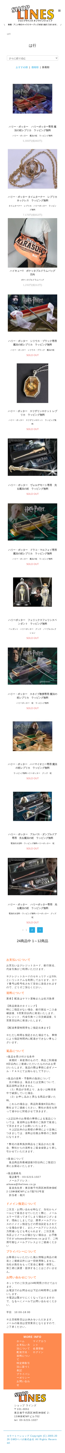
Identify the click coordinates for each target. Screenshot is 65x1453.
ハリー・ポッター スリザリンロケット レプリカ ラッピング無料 (32, 413)
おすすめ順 (22, 67)
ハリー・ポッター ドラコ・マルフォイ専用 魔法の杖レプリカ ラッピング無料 (32, 551)
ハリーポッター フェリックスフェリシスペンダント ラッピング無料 (32, 622)
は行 (9, 34)
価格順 (35, 67)
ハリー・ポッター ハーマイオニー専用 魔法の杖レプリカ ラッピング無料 (32, 766)
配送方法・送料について (23, 1356)
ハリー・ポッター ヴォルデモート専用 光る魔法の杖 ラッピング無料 (32, 487)
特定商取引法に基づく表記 (23, 1367)
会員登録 (38, 1348)
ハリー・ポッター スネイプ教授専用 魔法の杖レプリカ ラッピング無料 (32, 696)
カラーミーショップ (18, 1436)
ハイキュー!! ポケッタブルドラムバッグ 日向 (33, 272)
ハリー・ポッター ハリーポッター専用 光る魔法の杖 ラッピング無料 (32, 906)
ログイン (38, 1352)
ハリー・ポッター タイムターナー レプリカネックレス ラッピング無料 (32, 198)
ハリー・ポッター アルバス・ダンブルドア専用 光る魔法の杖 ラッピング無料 (32, 836)
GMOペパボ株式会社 (22, 1439)
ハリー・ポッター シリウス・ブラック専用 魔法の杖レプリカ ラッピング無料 (32, 343)
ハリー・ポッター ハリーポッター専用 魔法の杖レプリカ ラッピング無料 (32, 128)
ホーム (21, 1341)
